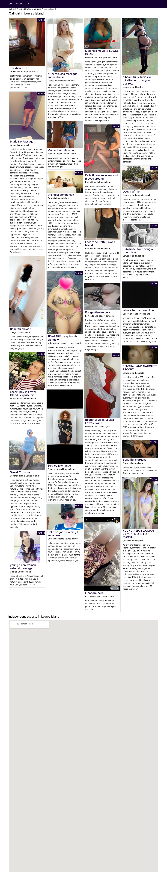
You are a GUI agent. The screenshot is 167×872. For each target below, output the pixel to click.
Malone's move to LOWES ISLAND (102, 52)
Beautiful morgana (135, 459)
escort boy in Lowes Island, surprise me (23, 393)
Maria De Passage (21, 141)
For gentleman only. (98, 312)
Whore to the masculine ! (139, 310)
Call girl (12, 9)
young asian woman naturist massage (23, 566)
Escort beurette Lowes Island (100, 243)
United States (25, 9)
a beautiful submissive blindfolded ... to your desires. (137, 80)
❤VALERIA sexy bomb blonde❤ (62, 338)
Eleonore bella (94, 593)
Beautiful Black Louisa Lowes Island (99, 421)
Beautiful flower (20, 329)
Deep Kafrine (131, 191)
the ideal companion (61, 194)
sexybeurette (18, 68)
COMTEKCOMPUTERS (19, 3)
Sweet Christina (20, 472)
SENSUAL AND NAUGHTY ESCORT (140, 368)
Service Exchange (59, 465)
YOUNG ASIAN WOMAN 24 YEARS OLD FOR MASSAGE (138, 534)
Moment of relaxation (61, 150)
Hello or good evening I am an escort (63, 533)
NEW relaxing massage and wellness (62, 75)
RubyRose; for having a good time (138, 250)
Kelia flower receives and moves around (101, 177)
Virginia (37, 9)
